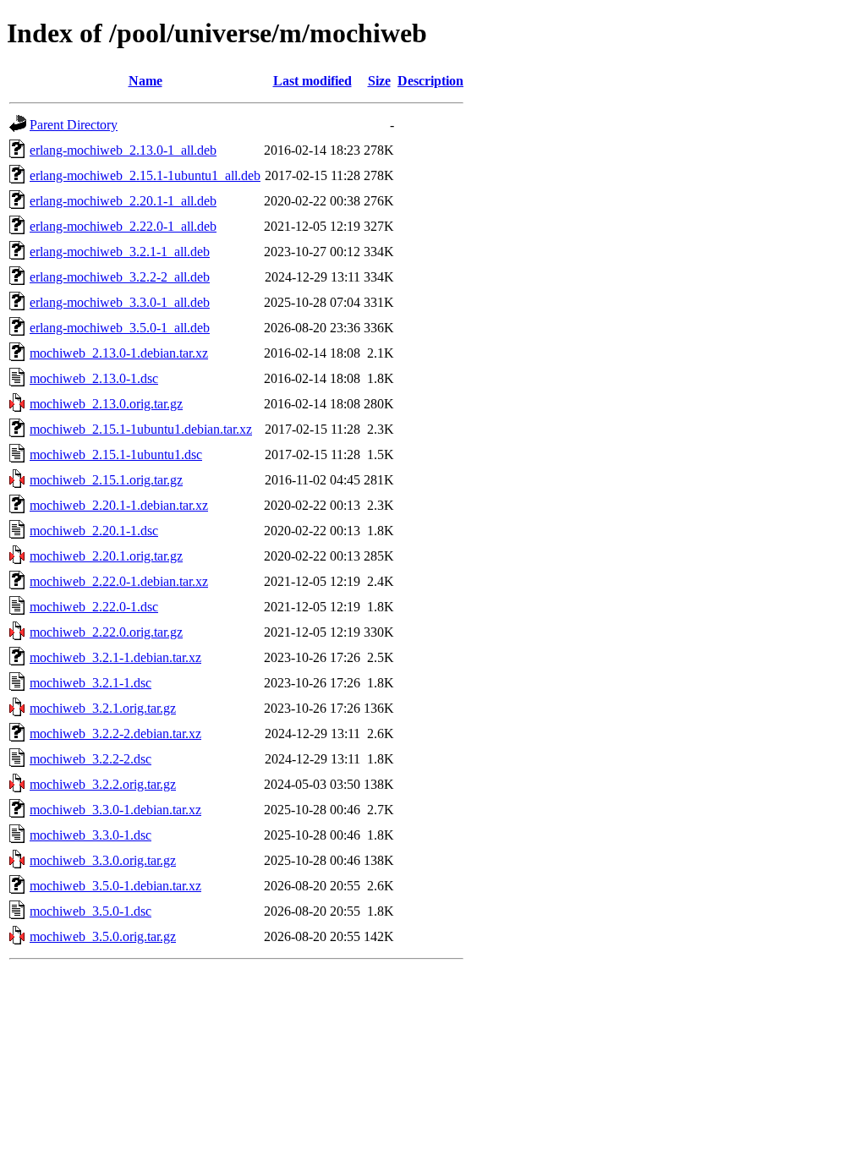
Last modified (312, 81)
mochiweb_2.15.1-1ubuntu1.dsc (116, 454)
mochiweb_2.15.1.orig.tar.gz (106, 480)
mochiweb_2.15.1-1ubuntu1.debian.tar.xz (141, 429)
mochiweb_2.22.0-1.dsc (94, 606)
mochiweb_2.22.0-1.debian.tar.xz (119, 581)
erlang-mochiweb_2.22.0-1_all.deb (123, 226)
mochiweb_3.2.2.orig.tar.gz (103, 784)
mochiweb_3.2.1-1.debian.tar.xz (115, 657)
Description (430, 81)
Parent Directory (74, 125)
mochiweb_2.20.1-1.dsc (94, 530)
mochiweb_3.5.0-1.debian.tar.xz (115, 886)
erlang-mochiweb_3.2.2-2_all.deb (120, 277)
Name (145, 81)
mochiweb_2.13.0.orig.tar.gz (106, 404)
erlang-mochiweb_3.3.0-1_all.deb (120, 302)
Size (379, 81)
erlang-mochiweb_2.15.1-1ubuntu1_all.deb (145, 175)
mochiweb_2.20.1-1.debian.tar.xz (119, 505)
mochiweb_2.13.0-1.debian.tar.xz (119, 353)
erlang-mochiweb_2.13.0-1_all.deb (123, 150)
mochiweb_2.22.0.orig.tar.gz (106, 632)
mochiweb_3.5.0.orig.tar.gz (103, 936)
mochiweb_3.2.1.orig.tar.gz (103, 708)
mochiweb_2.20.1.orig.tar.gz (106, 556)
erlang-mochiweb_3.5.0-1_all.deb (120, 327)
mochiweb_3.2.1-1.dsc (90, 683)
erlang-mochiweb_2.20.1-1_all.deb (123, 201)
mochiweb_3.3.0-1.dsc (90, 835)
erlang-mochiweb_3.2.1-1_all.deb (120, 251)
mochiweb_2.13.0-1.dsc (94, 378)
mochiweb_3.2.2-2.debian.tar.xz (115, 733)
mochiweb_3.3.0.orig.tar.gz (103, 860)
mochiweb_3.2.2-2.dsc (90, 759)
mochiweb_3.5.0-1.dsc (90, 911)
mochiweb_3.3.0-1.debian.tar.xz (115, 809)
